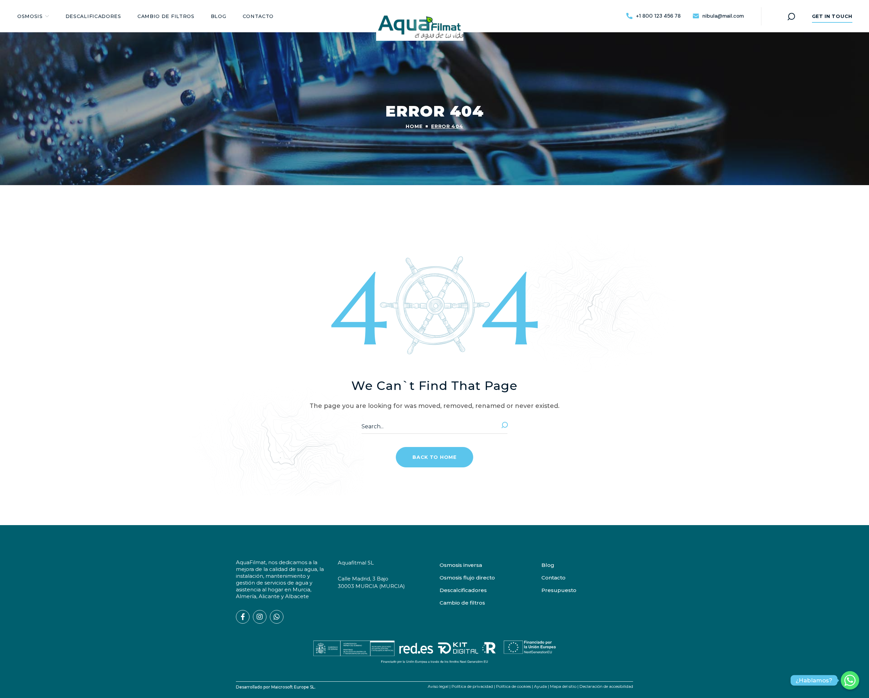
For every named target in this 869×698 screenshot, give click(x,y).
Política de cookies (513, 686)
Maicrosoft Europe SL (293, 687)
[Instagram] (259, 617)
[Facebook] (242, 617)
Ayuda (540, 686)
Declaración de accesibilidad (606, 686)
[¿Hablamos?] (850, 680)
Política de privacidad (472, 686)
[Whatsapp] (276, 617)
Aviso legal (438, 686)
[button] (653, 16)
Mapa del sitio (563, 686)
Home (414, 126)
